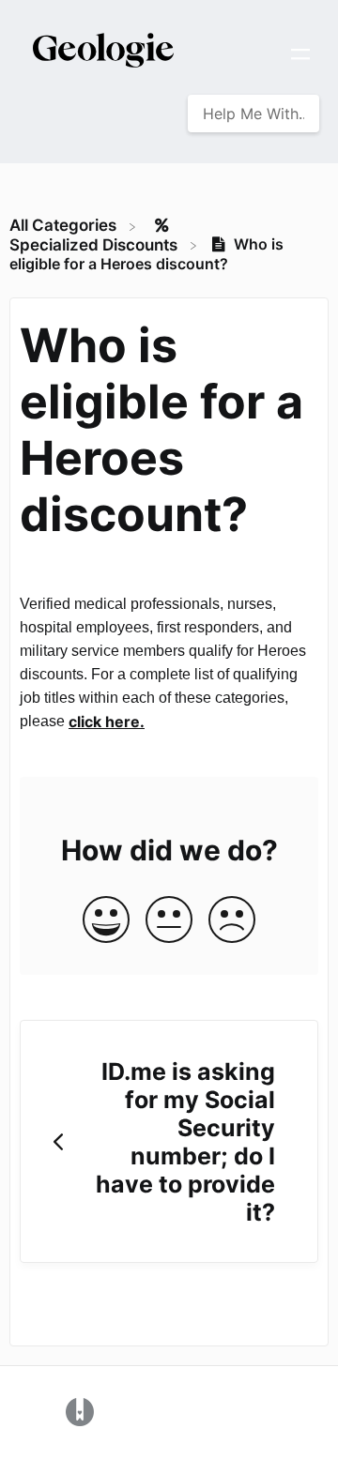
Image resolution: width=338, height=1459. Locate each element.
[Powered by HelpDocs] (80, 1411)
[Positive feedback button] (106, 921)
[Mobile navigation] (300, 56)
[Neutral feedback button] (169, 921)
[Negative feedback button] (232, 921)
